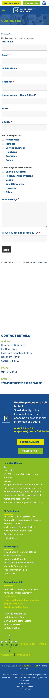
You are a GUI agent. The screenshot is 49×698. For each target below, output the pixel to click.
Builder (10, 160)
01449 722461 (9, 371)
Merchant (11, 152)
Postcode (8, 81)
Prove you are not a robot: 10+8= (21, 233)
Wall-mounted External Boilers (19, 527)
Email (6, 55)
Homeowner (12, 139)
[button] (3, 10)
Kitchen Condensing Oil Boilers (19, 516)
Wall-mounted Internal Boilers (19, 530)
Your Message (10, 199)
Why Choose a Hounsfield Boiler (20, 552)
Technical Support (13, 555)
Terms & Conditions (24, 686)
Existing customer (16, 171)
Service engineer (15, 148)
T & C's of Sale (24, 689)
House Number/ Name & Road (19, 95)
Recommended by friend (19, 176)
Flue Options (10, 538)
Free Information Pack (15, 570)
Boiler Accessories (13, 534)
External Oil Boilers (13, 523)
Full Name (8, 41)
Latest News (10, 573)
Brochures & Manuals (15, 559)
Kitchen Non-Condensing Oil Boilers (22, 520)
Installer (10, 144)
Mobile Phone (10, 68)
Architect (11, 156)
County (7, 122)
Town (5, 108)
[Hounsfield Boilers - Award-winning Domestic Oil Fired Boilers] (25, 10)
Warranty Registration (15, 566)
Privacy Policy (41, 262)
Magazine (11, 188)
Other (9, 192)
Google (9, 180)
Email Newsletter (15, 184)
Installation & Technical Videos (19, 562)
